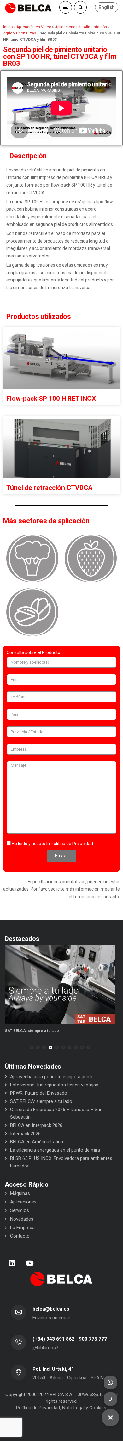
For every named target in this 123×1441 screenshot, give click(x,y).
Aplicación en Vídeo (33, 27)
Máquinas (20, 1193)
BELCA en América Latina (36, 1142)
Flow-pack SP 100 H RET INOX (51, 398)
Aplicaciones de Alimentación (81, 27)
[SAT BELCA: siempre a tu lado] (60, 984)
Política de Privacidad (72, 843)
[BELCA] (28, 8)
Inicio (8, 27)
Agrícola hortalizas (19, 33)
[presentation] (7, 1047)
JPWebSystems (94, 1394)
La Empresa (22, 1227)
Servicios (19, 1210)
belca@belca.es (50, 1309)
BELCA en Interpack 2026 (36, 1125)
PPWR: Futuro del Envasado (38, 1093)
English (106, 7)
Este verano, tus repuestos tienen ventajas (54, 1085)
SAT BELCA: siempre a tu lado (32, 1031)
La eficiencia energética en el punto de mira (55, 1150)
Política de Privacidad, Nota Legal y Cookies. (61, 1408)
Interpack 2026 (25, 1133)
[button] (31, 1047)
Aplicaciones (23, 1202)
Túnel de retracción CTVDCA (49, 488)
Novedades (21, 1219)
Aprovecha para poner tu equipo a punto (52, 1076)
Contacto (20, 1236)
